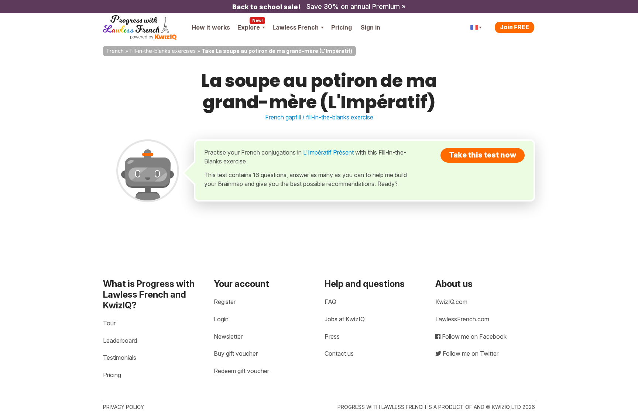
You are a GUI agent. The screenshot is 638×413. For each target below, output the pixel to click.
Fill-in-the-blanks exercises (163, 51)
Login (221, 319)
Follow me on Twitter (469, 353)
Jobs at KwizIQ (345, 319)
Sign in (370, 27)
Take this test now (482, 154)
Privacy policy (123, 407)
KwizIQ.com (451, 301)
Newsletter (228, 336)
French (115, 51)
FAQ (330, 301)
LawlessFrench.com (462, 319)
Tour (109, 323)
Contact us (339, 353)
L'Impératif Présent (328, 152)
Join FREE (514, 27)
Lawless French (295, 27)
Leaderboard (120, 340)
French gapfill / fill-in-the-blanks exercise (319, 117)
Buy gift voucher (236, 353)
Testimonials (119, 357)
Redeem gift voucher (241, 371)
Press (332, 336)
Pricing (341, 27)
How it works (211, 27)
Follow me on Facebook (473, 336)
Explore (248, 27)
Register (225, 301)
